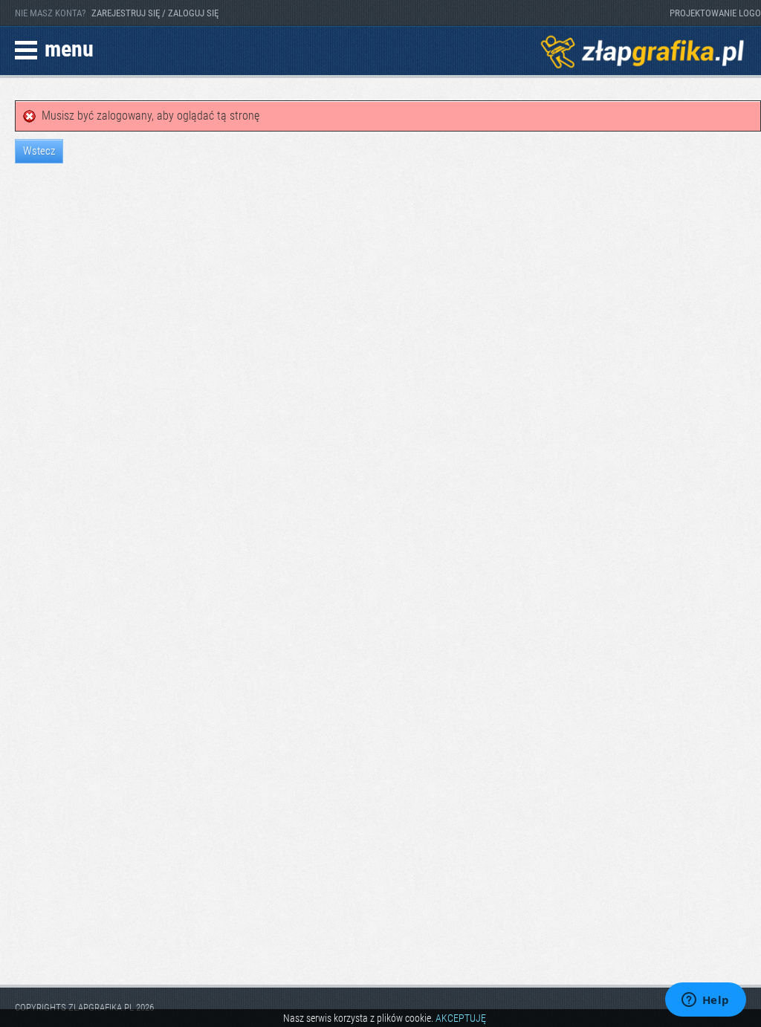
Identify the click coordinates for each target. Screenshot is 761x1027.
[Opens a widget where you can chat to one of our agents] (705, 1001)
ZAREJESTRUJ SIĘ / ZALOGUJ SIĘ (154, 13)
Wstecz (39, 151)
